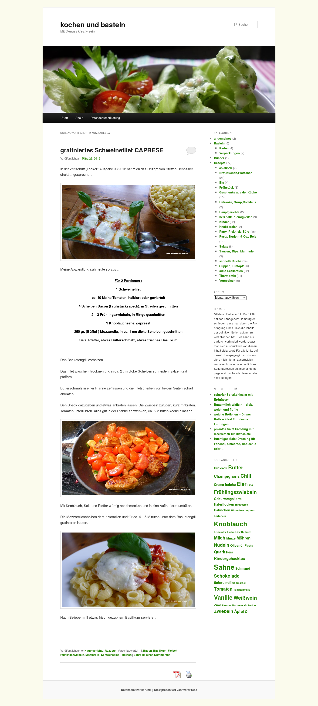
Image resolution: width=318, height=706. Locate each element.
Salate (223, 246)
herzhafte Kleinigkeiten (235, 217)
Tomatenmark (241, 589)
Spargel (241, 583)
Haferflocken (224, 504)
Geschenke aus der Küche (238, 192)
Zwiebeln (223, 611)
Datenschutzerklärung (105, 117)
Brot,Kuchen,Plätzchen (235, 172)
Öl (246, 611)
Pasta (248, 545)
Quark (219, 552)
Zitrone (226, 605)
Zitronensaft (239, 605)
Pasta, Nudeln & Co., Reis (237, 236)
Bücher (219, 158)
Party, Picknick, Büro (234, 231)
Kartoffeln (220, 516)
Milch (219, 538)
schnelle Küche (230, 261)
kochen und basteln (92, 24)
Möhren (243, 538)
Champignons (227, 476)
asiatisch (225, 168)
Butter (235, 467)
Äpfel (239, 611)
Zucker (252, 605)
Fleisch (172, 650)
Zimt (217, 605)
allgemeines (222, 138)
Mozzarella (92, 655)
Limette (239, 532)
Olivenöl (237, 545)
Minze (231, 538)
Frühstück (226, 187)
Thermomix (227, 275)
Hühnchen (237, 510)
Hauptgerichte (94, 650)
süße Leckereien (231, 270)
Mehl (248, 532)
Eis (221, 182)
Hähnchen (222, 510)
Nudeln (221, 545)
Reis (229, 552)
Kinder (224, 221)
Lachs (230, 532)
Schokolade (227, 576)
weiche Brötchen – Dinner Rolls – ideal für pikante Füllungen (232, 419)
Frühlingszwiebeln (72, 655)
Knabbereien (228, 226)
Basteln (219, 143)
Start (64, 117)
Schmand (242, 568)
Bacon (147, 650)
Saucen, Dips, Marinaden (237, 251)
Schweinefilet (110, 655)
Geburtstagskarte (228, 498)
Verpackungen (229, 153)
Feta (250, 485)
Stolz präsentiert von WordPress (175, 690)
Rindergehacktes (229, 558)
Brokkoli (220, 468)
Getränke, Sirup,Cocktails (237, 202)
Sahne (224, 567)
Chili (245, 475)
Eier (242, 483)
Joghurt (250, 510)
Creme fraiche (225, 484)
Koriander (220, 532)
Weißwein (245, 597)
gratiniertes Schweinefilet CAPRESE (111, 150)
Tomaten (126, 655)
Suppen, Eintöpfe (231, 266)
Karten (224, 148)
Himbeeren (241, 504)
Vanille (223, 597)
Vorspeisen (227, 280)
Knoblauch (230, 523)
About (79, 117)
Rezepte (110, 650)
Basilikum (159, 650)
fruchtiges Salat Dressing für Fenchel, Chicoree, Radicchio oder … (235, 443)
